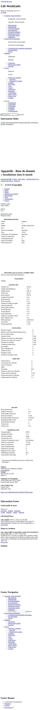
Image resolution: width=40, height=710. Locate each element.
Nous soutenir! (5, 470)
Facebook (4, 511)
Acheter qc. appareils (14, 628)
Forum (10, 52)
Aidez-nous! (12, 89)
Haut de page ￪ (9, 707)
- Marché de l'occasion (15, 81)
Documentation (13, 50)
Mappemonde (12, 25)
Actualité (11, 83)
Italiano (12, 108)
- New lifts (12, 79)
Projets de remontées (14, 32)
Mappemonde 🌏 (6, 179)
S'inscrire (11, 66)
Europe (15, 179)
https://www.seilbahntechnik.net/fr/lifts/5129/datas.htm (17, 492)
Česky (13, 109)
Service (6, 68)
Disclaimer (11, 91)
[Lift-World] (6, 1)
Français (13, 106)
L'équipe (10, 98)
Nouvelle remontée (13, 28)
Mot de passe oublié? (14, 65)
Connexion (11, 63)
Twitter (3, 512)
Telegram (21, 512)
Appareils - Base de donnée (12, 16)
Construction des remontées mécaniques (20, 48)
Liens (9, 86)
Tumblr (15, 512)
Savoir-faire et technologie (12, 39)
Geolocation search (14, 35)
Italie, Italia (21, 179)
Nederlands (14, 111)
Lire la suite (4, 525)
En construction (12, 30)
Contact (10, 88)
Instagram (17, 511)
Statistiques (12, 37)
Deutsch (13, 103)
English (13, 104)
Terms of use (12, 96)
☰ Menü (3, 12)
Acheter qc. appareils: (14, 77)
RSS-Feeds (12, 84)
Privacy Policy (12, 94)
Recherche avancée (14, 34)
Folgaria (16, 181)
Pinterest (8, 512)
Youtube (10, 511)
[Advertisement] (20, 147)
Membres (7, 53)
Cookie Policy (12, 93)
